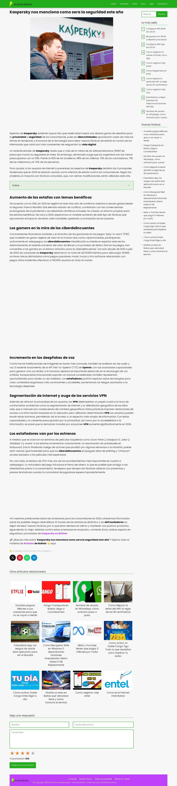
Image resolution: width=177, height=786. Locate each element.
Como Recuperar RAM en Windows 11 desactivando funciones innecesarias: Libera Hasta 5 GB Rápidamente (155, 200)
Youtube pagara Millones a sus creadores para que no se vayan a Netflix (155, 136)
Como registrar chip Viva (155, 91)
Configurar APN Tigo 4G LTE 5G (155, 46)
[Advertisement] (71, 105)
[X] (13, 558)
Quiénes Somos (85, 779)
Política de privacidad (103, 779)
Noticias (124, 3)
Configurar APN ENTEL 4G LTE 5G (156, 30)
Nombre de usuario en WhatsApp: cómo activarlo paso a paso (156, 114)
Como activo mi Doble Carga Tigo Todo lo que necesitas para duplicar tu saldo (155, 228)
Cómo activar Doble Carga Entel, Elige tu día (155, 239)
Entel (134, 3)
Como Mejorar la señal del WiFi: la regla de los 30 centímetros (156, 81)
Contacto (162, 3)
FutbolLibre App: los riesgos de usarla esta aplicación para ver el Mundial (154, 183)
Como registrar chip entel (155, 64)
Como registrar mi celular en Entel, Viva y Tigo (156, 55)
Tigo (151, 3)
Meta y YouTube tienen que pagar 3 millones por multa (154, 215)
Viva (143, 3)
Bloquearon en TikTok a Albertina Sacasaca (156, 38)
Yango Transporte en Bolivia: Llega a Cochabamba (154, 148)
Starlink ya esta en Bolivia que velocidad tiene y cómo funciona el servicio (155, 250)
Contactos (72, 779)
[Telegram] (34, 558)
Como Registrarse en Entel (156, 72)
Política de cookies (122, 779)
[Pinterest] (20, 558)
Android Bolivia (79, 782)
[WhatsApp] (27, 558)
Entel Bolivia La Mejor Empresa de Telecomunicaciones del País (156, 102)
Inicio (113, 3)
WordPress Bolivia (108, 782)
